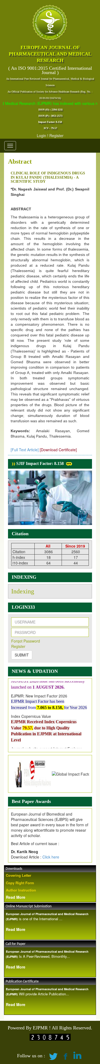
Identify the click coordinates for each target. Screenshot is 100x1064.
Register (56, 135)
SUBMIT (22, 655)
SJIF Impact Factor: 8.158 (39, 463)
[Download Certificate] (58, 449)
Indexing (22, 591)
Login (41, 135)
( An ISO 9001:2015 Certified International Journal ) (50, 70)
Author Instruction (21, 890)
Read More (15, 897)
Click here (50, 857)
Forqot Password (25, 641)
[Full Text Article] (25, 449)
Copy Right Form (20, 882)
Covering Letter (18, 875)
